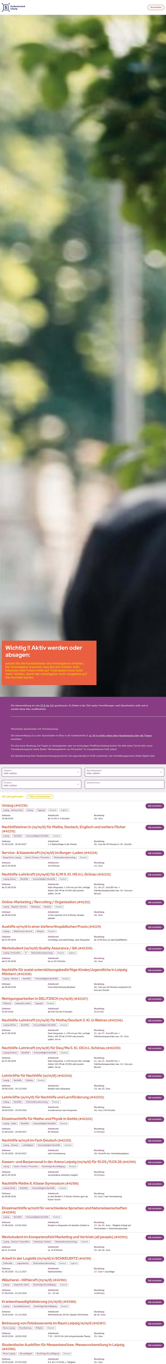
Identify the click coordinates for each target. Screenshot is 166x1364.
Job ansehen (155, 805)
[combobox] (124, 784)
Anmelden (156, 7)
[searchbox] (91, 785)
